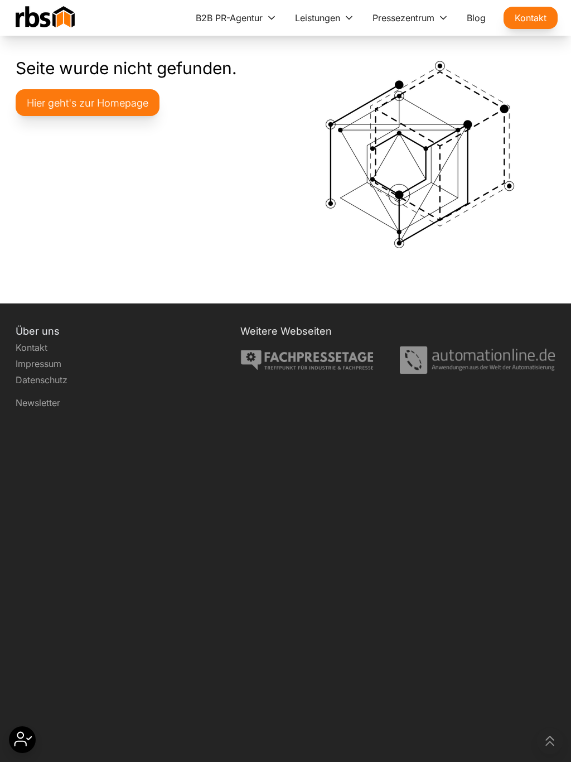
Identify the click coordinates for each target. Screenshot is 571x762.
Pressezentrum (403, 17)
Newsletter (38, 402)
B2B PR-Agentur (229, 17)
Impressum (38, 363)
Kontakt (530, 17)
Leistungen (317, 17)
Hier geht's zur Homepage (87, 103)
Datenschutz (41, 379)
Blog (476, 17)
